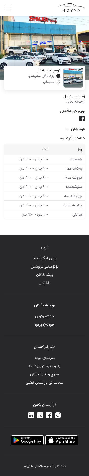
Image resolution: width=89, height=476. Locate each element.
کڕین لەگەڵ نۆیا (44, 258)
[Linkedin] (31, 415)
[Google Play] (27, 440)
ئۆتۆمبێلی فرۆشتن (45, 266)
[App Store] (61, 440)
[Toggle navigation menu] (7, 7)
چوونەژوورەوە (44, 324)
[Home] (71, 10)
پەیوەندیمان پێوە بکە (44, 365)
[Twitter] (40, 415)
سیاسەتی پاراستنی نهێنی (44, 382)
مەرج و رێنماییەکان (44, 374)
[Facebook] (49, 415)
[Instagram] (58, 415)
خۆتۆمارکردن (44, 316)
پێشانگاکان (44, 274)
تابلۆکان (44, 282)
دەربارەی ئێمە (44, 357)
